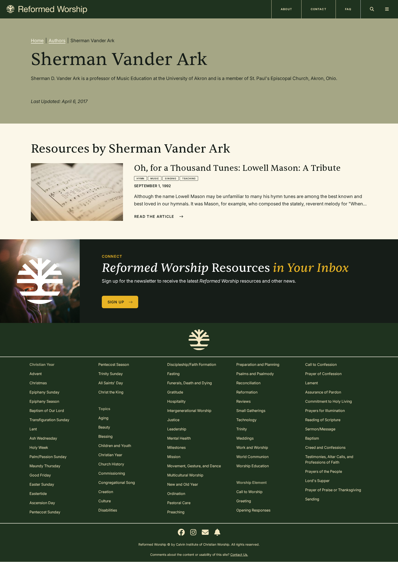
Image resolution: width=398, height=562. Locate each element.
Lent (33, 429)
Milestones (176, 447)
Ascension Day (42, 502)
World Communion (252, 456)
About (286, 9)
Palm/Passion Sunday (48, 456)
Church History (111, 464)
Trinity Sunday (110, 373)
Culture (104, 501)
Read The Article (155, 216)
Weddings (245, 438)
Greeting (243, 501)
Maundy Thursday (44, 466)
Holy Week (38, 447)
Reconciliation (248, 383)
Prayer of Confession (323, 373)
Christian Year (110, 455)
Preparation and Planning (257, 364)
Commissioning (111, 473)
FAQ (348, 9)
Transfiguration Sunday (49, 419)
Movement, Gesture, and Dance (194, 466)
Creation (105, 491)
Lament (311, 383)
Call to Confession (321, 364)
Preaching (175, 512)
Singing (170, 178)
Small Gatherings (250, 410)
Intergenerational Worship (189, 410)
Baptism (312, 438)
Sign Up (117, 302)
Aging (103, 418)
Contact (318, 9)
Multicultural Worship (185, 475)
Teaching (189, 178)
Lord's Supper (317, 480)
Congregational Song (116, 482)
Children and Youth (114, 445)
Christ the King (110, 392)
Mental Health (179, 438)
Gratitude (175, 392)
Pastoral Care (178, 502)
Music (154, 178)
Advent (35, 373)
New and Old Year (182, 484)
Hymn (140, 178)
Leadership (176, 429)
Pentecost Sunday (44, 512)
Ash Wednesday (43, 438)
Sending (312, 499)
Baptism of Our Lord (46, 410)
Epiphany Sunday (44, 392)
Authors (57, 40)
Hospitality (176, 401)
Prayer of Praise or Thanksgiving (333, 490)
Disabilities (107, 510)
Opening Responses (253, 510)
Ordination (176, 493)
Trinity (241, 429)
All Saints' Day (110, 383)
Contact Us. (239, 554)
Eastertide (38, 493)
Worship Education (252, 466)
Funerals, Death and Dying (189, 383)
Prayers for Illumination (325, 410)
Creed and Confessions (325, 447)
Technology (246, 419)
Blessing (105, 436)
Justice (173, 419)
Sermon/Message (320, 429)
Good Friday (40, 475)
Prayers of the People (323, 471)
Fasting (173, 373)
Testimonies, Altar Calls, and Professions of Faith (329, 459)
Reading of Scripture (322, 419)
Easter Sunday (41, 484)
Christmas (38, 383)
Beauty (104, 427)
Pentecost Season (113, 364)
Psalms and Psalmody (255, 373)
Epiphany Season (44, 401)
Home (37, 40)
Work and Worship (252, 447)
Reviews (243, 401)
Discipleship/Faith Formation (191, 364)
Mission (173, 456)
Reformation (247, 392)
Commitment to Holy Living (328, 401)
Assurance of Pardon (323, 392)
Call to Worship (249, 491)
